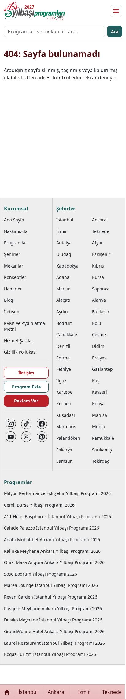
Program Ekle (26, 387)
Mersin (63, 289)
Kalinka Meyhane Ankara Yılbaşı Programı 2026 (52, 551)
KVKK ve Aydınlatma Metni (24, 326)
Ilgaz (61, 381)
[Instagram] (11, 424)
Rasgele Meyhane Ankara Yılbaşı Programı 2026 (53, 608)
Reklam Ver (26, 401)
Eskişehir (101, 254)
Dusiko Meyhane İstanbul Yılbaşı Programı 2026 (53, 620)
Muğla (98, 426)
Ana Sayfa (14, 220)
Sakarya (64, 450)
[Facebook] (42, 424)
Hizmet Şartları (19, 341)
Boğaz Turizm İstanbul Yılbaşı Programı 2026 (50, 654)
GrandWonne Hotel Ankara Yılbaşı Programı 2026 (54, 631)
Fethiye (63, 369)
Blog (8, 300)
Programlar (15, 243)
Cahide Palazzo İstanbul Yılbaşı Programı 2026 (51, 528)
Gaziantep (102, 369)
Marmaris (66, 426)
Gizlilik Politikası (20, 352)
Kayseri (99, 392)
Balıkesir (100, 312)
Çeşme (99, 334)
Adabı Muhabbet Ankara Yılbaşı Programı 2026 (52, 539)
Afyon (98, 243)
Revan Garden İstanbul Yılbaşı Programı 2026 (50, 597)
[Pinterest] (42, 436)
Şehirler (12, 254)
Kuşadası (65, 415)
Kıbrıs (98, 266)
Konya (98, 403)
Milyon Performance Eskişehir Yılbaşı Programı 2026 (57, 493)
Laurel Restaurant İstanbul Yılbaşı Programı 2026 (54, 643)
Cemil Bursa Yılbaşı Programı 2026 (39, 505)
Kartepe (64, 392)
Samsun (64, 461)
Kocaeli (63, 403)
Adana (62, 277)
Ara (114, 32)
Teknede (100, 231)
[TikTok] (26, 424)
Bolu (96, 323)
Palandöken (68, 438)
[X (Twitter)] (26, 436)
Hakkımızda (16, 231)
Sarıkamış (102, 450)
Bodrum (64, 323)
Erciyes (99, 358)
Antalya (64, 243)
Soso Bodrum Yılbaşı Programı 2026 (40, 574)
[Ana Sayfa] (7, 692)
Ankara (99, 220)
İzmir (61, 231)
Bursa (98, 277)
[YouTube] (11, 436)
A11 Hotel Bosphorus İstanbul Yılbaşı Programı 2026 (57, 516)
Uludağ (63, 254)
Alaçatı (63, 300)
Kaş (95, 381)
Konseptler (15, 277)
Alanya (99, 300)
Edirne (63, 358)
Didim (98, 346)
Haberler (13, 289)
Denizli (63, 346)
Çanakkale (66, 334)
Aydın (62, 312)
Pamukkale (103, 438)
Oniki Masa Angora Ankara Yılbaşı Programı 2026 (54, 562)
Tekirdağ (101, 461)
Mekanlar (13, 266)
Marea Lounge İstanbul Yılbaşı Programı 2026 (51, 585)
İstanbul (64, 220)
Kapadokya (67, 266)
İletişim (11, 312)
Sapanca (100, 289)
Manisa (99, 415)
